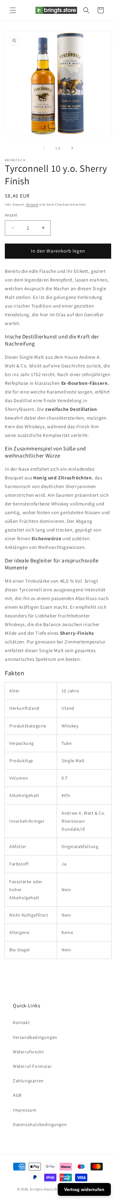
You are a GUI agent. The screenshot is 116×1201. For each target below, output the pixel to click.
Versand (32, 204)
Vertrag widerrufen (84, 1189)
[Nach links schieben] (44, 148)
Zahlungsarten (28, 1081)
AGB (17, 1095)
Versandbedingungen (35, 1037)
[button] (13, 10)
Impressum (24, 1110)
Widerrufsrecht (28, 1052)
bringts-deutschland (47, 1189)
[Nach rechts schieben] (72, 148)
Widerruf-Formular (32, 1066)
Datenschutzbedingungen (40, 1124)
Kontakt (21, 1022)
